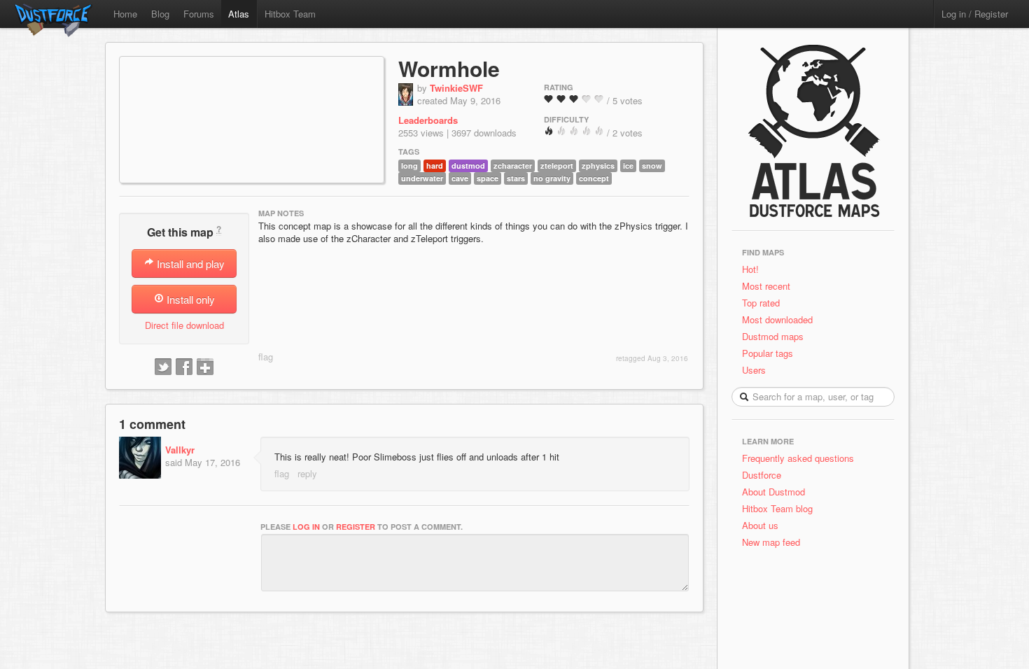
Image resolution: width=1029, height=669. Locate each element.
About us (760, 525)
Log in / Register (974, 13)
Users (754, 369)
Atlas (238, 13)
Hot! (750, 269)
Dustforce (761, 474)
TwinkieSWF (456, 87)
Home (125, 13)
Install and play (189, 263)
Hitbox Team (290, 13)
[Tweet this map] (163, 367)
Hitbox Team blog (777, 508)
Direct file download (184, 325)
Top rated (761, 302)
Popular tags (767, 353)
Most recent (766, 286)
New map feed (774, 542)
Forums (198, 13)
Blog (160, 13)
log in (306, 526)
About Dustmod (773, 491)
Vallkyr (180, 449)
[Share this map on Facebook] (184, 367)
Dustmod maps (773, 336)
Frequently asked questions (798, 458)
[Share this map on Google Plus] (205, 367)
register (355, 526)
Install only (189, 299)
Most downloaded (777, 319)
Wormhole (449, 68)
